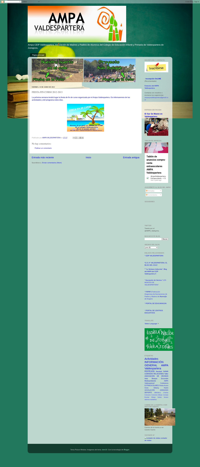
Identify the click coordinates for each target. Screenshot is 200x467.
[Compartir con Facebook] (80, 138)
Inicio (88, 157)
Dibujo (153, 397)
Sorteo (160, 397)
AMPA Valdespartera (156, 367)
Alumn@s (163, 296)
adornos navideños (151, 399)
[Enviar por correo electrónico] (74, 138)
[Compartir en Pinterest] (82, 138)
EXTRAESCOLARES (152, 385)
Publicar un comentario (43, 148)
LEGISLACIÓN (150, 390)
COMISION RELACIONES (154, 374)
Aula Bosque (151, 378)
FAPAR (148, 292)
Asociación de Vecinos (153, 280)
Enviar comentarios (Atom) (52, 163)
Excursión (164, 378)
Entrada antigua (131, 157)
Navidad (159, 371)
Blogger (126, 450)
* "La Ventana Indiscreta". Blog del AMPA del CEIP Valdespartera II (156, 271)
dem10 (104, 450)
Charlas (165, 392)
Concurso (148, 395)
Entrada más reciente (43, 157)
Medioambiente (150, 381)
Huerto (166, 388)
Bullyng (156, 388)
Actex (146, 388)
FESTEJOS (150, 371)
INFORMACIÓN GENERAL (154, 364)
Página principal (38, 55)
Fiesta (161, 385)
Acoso (166, 385)
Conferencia (164, 383)
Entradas (150, 191)
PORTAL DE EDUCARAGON (156, 303)
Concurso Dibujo (156, 395)
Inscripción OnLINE (153, 79)
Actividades (151, 358)
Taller (166, 374)
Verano (166, 397)
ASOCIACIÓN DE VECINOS (156, 376)
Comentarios (152, 195)
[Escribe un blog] (76, 138)
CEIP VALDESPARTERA (154, 256)
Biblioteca (158, 392)
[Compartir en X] (78, 138)
